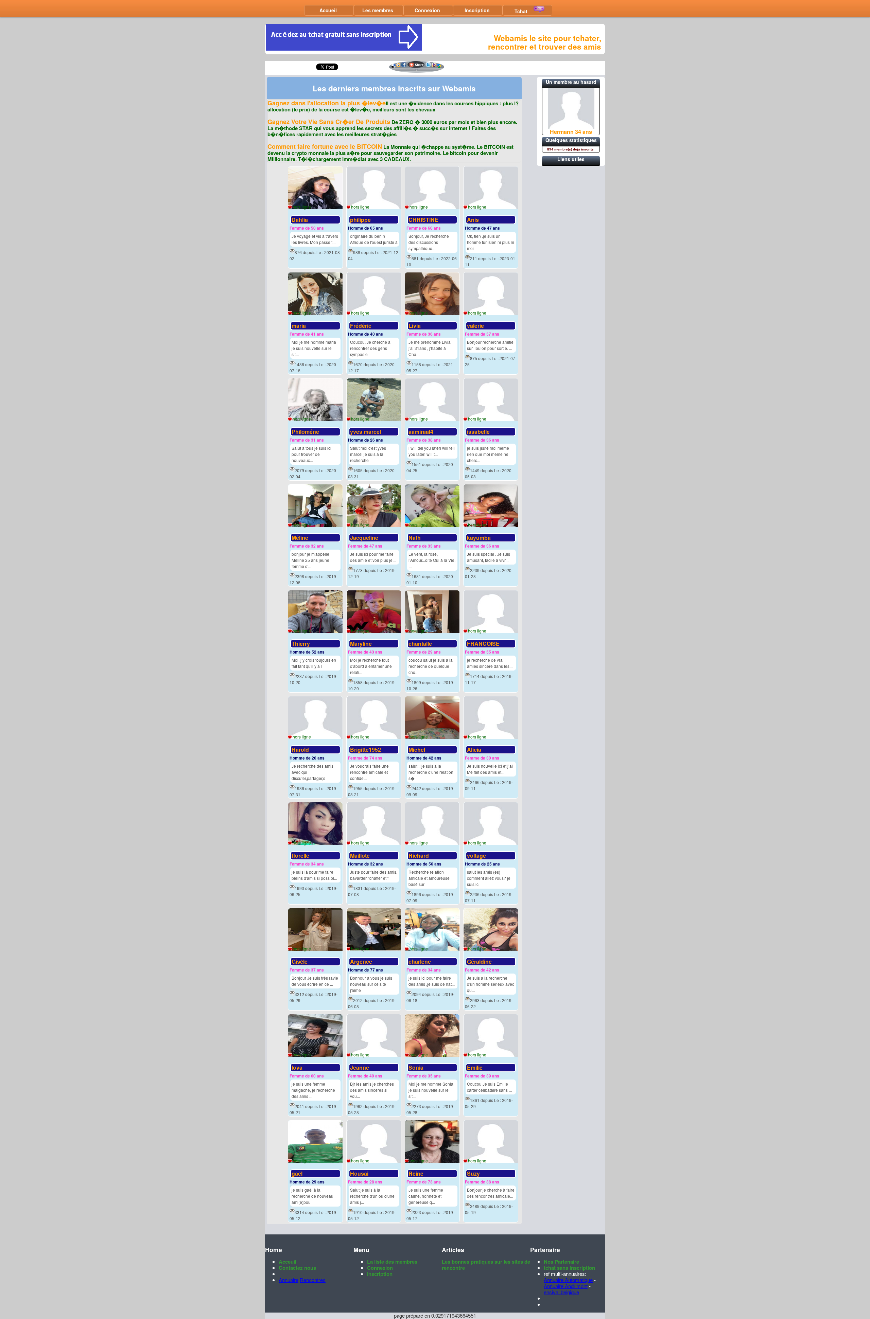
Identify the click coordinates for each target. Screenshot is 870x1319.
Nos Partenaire (561, 1261)
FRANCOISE (483, 643)
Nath (414, 537)
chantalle (420, 643)
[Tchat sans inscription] (344, 48)
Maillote (360, 855)
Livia (414, 325)
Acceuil (287, 1261)
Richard (418, 855)
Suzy (473, 1173)
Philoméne (305, 431)
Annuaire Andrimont (566, 1285)
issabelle (478, 431)
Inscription (477, 10)
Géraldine (479, 961)
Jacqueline (364, 537)
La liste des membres (392, 1261)
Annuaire (288, 1279)
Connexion (427, 10)
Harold (300, 749)
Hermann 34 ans (571, 132)
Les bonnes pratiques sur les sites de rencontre (486, 1264)
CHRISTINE (423, 220)
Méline (300, 537)
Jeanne (359, 1067)
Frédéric (360, 325)
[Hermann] (571, 126)
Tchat (521, 11)
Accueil (328, 10)
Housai (359, 1173)
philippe (360, 220)
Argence (361, 961)
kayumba (479, 537)
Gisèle (300, 961)
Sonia (415, 1067)
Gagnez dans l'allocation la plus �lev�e (326, 103)
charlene (419, 961)
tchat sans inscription (569, 1267)
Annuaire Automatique (568, 1279)
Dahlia (300, 220)
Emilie (475, 1067)
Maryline (361, 643)
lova (297, 1067)
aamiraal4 (420, 431)
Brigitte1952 (365, 749)
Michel (416, 749)
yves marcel (365, 431)
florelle (300, 855)
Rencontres (313, 1279)
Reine (415, 1173)
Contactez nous (297, 1267)
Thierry (301, 643)
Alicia (474, 749)
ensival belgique (561, 1292)
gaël (297, 1173)
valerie (475, 325)
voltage (476, 855)
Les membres (377, 10)
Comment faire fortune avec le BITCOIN (324, 146)
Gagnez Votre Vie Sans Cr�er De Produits (328, 121)
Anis (473, 220)
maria (299, 325)
